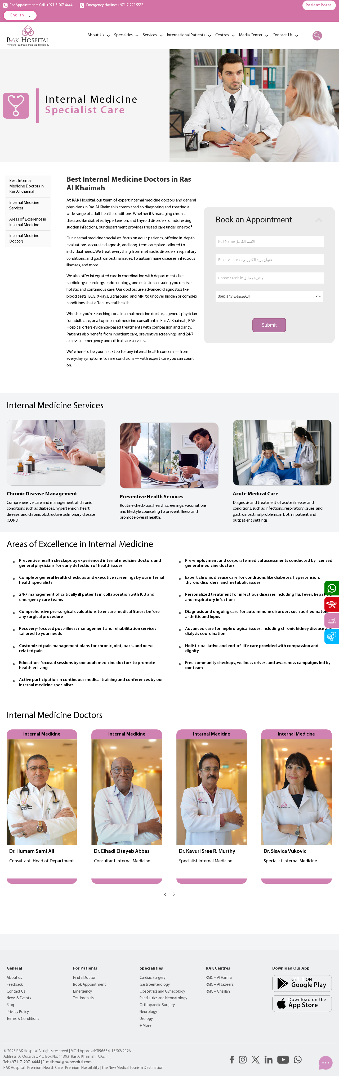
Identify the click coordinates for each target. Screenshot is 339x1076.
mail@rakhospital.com (73, 1062)
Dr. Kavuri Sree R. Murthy (207, 851)
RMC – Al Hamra (219, 978)
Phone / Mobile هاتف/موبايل (240, 278)
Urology (146, 1019)
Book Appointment (89, 985)
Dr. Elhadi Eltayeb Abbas (121, 851)
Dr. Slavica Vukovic (285, 851)
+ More (145, 1026)
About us (14, 978)
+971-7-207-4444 (25, 1062)
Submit (269, 325)
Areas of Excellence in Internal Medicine (27, 222)
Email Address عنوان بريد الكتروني (245, 260)
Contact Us (16, 992)
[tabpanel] (200, 272)
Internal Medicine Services (24, 205)
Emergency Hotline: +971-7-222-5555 (115, 5)
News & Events (19, 998)
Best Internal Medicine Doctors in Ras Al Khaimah (26, 186)
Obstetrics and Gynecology (162, 992)
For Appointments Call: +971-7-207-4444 (41, 5)
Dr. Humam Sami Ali (31, 851)
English (17, 15)
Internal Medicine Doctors (24, 239)
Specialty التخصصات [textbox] (268, 296)
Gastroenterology (155, 985)
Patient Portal (319, 5)
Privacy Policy (18, 1012)
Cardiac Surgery (153, 978)
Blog (10, 1005)
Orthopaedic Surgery (157, 1005)
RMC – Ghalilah (218, 992)
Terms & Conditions (23, 1019)
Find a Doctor (84, 978)
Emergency (82, 992)
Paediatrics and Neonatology (163, 998)
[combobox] (269, 296)
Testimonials (83, 998)
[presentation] (165, 894)
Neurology (148, 1012)
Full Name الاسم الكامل (236, 241)
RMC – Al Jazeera (220, 985)
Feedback (15, 985)
